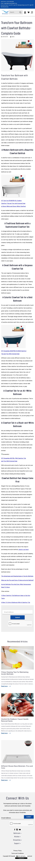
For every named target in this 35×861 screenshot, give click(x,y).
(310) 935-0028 (10, 1)
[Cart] (28, 12)
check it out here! (23, 549)
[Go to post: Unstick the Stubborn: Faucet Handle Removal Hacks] (17, 705)
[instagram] (17, 829)
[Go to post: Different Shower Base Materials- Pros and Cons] (17, 751)
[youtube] (20, 829)
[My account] (25, 12)
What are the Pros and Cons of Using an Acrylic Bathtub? (17, 580)
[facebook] (14, 829)
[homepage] (5, 12)
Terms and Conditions (17, 853)
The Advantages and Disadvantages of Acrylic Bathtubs (17, 576)
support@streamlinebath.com (10, 3)
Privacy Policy (17, 850)
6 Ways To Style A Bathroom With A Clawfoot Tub (15, 602)
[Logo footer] (21, 857)
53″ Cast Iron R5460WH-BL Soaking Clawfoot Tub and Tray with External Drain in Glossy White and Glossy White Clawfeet (13, 203)
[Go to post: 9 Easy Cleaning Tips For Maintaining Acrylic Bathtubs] (17, 658)
